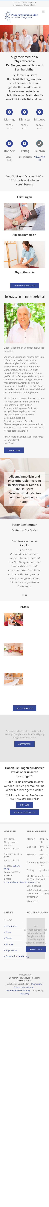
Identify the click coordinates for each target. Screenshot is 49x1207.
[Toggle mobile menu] (43, 11)
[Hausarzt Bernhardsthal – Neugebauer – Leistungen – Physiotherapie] (24, 241)
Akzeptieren (24, 744)
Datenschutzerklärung (13, 956)
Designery (24, 993)
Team (8, 932)
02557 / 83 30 (24, 2)
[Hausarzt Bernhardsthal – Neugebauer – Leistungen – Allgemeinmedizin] (24, 204)
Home (9, 919)
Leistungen (11, 925)
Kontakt (10, 944)
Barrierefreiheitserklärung (18, 990)
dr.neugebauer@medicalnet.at (24, 5)
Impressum (11, 950)
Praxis (9, 938)
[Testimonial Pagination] (23, 595)
